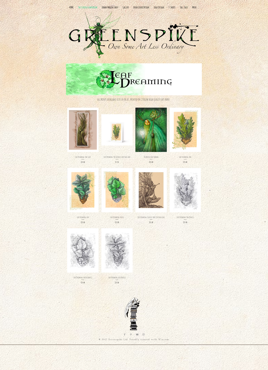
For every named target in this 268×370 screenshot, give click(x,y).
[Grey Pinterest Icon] (131, 334)
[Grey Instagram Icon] (143, 334)
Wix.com (163, 340)
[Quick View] (83, 129)
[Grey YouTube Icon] (137, 334)
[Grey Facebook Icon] (124, 334)
